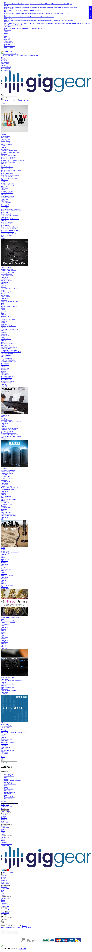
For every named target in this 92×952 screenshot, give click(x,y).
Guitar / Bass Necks (6, 224)
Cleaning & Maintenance (8, 622)
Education (7, 44)
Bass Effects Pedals (6, 168)
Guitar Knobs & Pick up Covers (10, 230)
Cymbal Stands (5, 365)
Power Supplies (5, 747)
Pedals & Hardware (63, 7)
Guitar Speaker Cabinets (8, 157)
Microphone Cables (6, 726)
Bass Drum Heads (6, 345)
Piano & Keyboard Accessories (32, 10)
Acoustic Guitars (5, 136)
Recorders (50, 20)
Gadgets (3, 327)
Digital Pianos (8, 10)
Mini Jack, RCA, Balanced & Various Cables (13, 732)
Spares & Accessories (7, 275)
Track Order (4, 842)
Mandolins (4, 574)
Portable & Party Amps (7, 471)
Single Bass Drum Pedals (8, 360)
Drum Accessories (41, 7)
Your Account (5, 837)
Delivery (3, 829)
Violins (3, 567)
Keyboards (16, 10)
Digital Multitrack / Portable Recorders (29, 23)
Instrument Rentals (9, 46)
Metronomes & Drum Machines (10, 329)
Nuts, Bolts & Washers (7, 381)
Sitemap (24, 926)
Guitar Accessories (35, 4)
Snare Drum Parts (6, 383)
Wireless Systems (64, 13)
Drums (6, 5)
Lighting (21, 13)
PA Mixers (4, 480)
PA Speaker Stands (6, 504)
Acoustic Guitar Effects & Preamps (11, 170)
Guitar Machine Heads (7, 232)
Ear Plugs (3, 745)
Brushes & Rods (5, 335)
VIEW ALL (4, 147)
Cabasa (3, 308)
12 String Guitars (5, 141)
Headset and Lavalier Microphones (11, 488)
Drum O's (3, 322)
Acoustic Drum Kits (6, 280)
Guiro (2, 313)
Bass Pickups (4, 186)
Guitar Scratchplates (6, 235)
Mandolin (27, 17)
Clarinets (25, 20)
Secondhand (7, 30)
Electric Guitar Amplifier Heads (10, 152)
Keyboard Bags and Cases (8, 433)
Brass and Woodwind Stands (9, 621)
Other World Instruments (47, 17)
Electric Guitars (5, 134)
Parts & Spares (73, 7)
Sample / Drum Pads (6, 274)
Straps (2, 625)
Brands (6, 33)
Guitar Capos (4, 207)
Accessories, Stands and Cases (9, 301)
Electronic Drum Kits (7, 269)
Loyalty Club (4, 821)
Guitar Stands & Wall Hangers (9, 215)
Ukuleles (3, 549)
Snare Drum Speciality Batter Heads (11, 352)
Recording (7, 21)
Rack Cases (4, 509)
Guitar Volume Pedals (7, 173)
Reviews (3, 816)
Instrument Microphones (8, 489)
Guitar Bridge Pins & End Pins (9, 227)
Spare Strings (4, 199)
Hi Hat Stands (5, 363)
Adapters (3, 729)
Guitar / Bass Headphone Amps (10, 175)
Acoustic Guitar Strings (7, 193)
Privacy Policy (5, 845)
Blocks (3, 305)
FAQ (2, 832)
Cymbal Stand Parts (6, 378)
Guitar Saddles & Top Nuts (8, 233)
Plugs (2, 736)
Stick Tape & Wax (6, 339)
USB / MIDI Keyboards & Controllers (52, 23)
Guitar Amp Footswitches (8, 162)
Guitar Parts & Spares (66, 4)
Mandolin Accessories (7, 575)
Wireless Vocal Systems (7, 514)
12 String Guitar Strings (7, 196)
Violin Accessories (6, 569)
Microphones (15, 13)
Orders (3, 839)
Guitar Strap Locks (6, 214)
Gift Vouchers (24, 28)
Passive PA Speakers (6, 475)
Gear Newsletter (8, 872)
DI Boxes (3, 506)
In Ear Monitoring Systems (8, 515)
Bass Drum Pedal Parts (7, 376)
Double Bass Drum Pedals (8, 361)
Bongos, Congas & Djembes (9, 306)
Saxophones (57, 20)
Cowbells (3, 311)
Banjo (11, 17)
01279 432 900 (7, 51)
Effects (19, 4)
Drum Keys (4, 321)
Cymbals (27, 7)
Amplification (13, 4)
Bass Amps (4, 154)
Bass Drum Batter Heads (8, 344)
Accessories (7, 26)
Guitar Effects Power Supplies (9, 178)
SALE (6, 31)
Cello (38, 17)
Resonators (33, 17)
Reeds (2, 619)
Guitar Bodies (5, 225)
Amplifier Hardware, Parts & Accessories (12, 160)
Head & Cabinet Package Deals (10, 159)
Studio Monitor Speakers (70, 23)
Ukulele (6, 17)
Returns (3, 831)
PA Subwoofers (5, 476)
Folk (5, 15)
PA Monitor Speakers (7, 478)
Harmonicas (16, 17)
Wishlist (3, 840)
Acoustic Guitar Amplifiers (8, 155)
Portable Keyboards (6, 420)
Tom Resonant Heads (7, 353)
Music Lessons (8, 42)
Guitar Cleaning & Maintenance (50, 4)
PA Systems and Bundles (8, 470)
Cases (2, 318)
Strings (28, 4)
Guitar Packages (5, 142)
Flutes (35, 20)
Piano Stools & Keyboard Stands (10, 434)
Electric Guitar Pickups (7, 183)
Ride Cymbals (5, 295)
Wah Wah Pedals (5, 172)
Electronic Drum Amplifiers (8, 272)
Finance (3, 834)
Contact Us (4, 826)
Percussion (33, 7)
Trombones (64, 20)
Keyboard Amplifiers (7, 431)
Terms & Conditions (6, 844)
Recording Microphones (84, 23)
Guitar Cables (5, 206)
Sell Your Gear (5, 827)
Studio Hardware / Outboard (12, 25)
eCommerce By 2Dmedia (8, 927)
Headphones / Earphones (8, 742)
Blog (5, 36)
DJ (21, 25)
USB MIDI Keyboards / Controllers (11, 421)
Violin (22, 17)
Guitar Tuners (5, 204)
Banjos (3, 557)
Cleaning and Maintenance (8, 429)
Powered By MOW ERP (23, 927)
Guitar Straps (4, 212)
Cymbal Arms (5, 368)
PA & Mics (7, 12)
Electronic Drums (9, 7)
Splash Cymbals (5, 296)
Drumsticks (50, 7)
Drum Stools (4, 370)
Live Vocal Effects (29, 13)
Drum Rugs (4, 324)
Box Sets (3, 287)
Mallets (3, 337)
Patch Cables (4, 734)
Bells (2, 303)
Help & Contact (8, 47)
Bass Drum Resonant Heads (9, 347)
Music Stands (4, 740)
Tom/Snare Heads (6, 355)
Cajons (3, 309)
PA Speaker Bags (6, 507)
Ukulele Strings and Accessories (10, 553)
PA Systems (7, 13)
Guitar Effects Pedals (7, 167)
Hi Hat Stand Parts (6, 379)
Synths (21, 10)
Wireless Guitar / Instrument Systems (11, 211)
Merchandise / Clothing (35, 28)
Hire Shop (7, 39)
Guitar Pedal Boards (6, 176)
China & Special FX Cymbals (9, 288)
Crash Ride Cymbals (6, 292)
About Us (3, 814)
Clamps (3, 366)
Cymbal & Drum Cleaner (8, 319)
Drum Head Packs (6, 348)
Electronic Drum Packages (8, 270)
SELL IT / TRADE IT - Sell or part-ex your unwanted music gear (19, 55)
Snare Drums (4, 282)
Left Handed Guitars (6, 144)
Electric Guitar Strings (7, 191)
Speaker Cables (5, 727)
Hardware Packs (5, 371)
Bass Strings (4, 194)
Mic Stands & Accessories (42, 13)
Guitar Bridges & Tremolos (8, 228)
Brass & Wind (8, 18)
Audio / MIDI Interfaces (11, 23)
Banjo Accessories (6, 559)
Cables (6, 28)
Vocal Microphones (6, 486)
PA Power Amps (5, 481)
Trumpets (70, 20)
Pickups (23, 4)
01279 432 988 (5, 913)
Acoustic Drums (19, 7)
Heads (56, 7)
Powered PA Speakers (7, 473)
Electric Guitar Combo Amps (9, 150)
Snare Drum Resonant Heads (9, 350)
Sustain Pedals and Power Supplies (11, 436)
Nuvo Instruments (42, 20)
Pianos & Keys (8, 8)
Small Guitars (4, 146)
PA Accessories (55, 13)
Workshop (7, 38)
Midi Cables (4, 731)
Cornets (30, 20)
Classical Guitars (5, 139)
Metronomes (4, 744)
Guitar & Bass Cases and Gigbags (10, 209)
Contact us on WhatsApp (10, 54)
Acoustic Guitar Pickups (8, 185)
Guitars (6, 2)
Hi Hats (3, 293)
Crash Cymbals (5, 290)
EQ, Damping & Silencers (8, 326)
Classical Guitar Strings (7, 198)
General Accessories (14, 28)
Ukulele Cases (5, 551)
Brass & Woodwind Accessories (13, 20)
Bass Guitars (4, 137)
